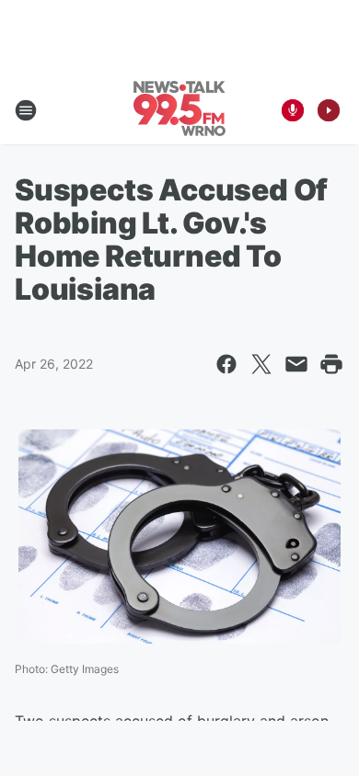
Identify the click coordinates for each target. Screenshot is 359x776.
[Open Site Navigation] (26, 110)
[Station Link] (179, 110)
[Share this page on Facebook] (226, 364)
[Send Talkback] (293, 110)
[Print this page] (331, 364)
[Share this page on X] (261, 364)
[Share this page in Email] (296, 364)
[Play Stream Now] (329, 110)
